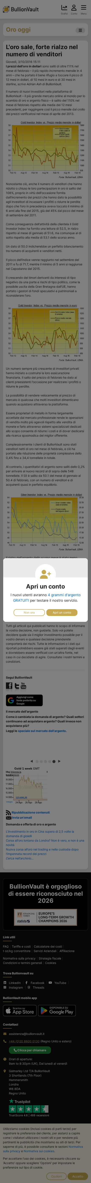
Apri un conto (62, 612)
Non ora (29, 612)
